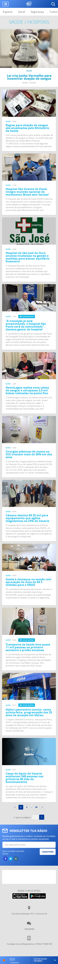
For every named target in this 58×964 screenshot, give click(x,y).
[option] (29, 58)
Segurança (37, 12)
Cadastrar (47, 851)
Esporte (8, 12)
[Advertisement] (30, 877)
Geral (21, 12)
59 (36, 807)
